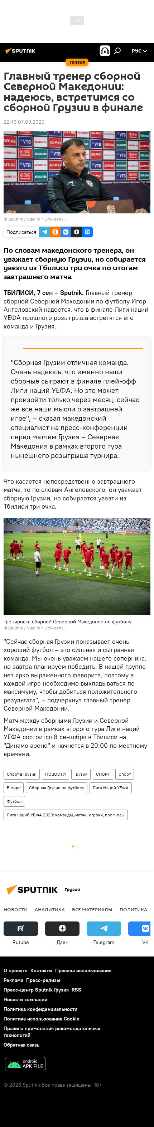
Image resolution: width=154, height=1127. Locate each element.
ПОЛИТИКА (133, 909)
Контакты (41, 970)
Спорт (125, 774)
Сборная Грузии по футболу (56, 787)
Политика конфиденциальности (40, 1009)
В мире (13, 787)
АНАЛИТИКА (50, 909)
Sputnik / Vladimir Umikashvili (37, 219)
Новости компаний (25, 999)
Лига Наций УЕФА (111, 787)
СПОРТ (103, 774)
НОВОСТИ (55, 774)
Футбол (14, 801)
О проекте (16, 970)
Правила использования (83, 970)
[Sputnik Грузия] (21, 53)
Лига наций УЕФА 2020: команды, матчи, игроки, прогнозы (66, 814)
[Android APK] (25, 1065)
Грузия (80, 774)
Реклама (13, 980)
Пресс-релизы (43, 980)
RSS (76, 990)
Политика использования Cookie (42, 1018)
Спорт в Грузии (22, 774)
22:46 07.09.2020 (24, 122)
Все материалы (92, 909)
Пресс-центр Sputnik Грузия (36, 990)
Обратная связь (21, 1045)
